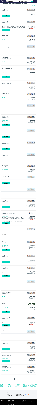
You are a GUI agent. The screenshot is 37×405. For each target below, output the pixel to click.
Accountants (17, 385)
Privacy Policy (24, 400)
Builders (24, 384)
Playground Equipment (5, 10)
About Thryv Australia (11, 400)
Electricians (1, 385)
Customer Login (9, 395)
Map (3, 5)
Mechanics (9, 385)
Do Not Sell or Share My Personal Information (28, 401)
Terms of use (9, 401)
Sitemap (8, 396)
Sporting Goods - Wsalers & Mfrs (6, 58)
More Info (3, 13)
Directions (3, 25)
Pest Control (9, 386)
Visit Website (6, 15)
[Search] (32, 1)
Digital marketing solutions (20, 395)
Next (22, 379)
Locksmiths (1, 386)
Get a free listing (18, 394)
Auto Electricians (17, 384)
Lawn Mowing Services (33, 384)
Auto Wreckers (25, 386)
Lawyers (9, 384)
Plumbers (1, 384)
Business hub (18, 396)
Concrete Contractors (26, 385)
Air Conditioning (32, 385)
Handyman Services (33, 386)
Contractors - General (12, 213)
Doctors (16, 386)
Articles (8, 394)
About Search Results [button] (33, 5)
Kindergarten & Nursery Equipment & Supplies (8, 47)
